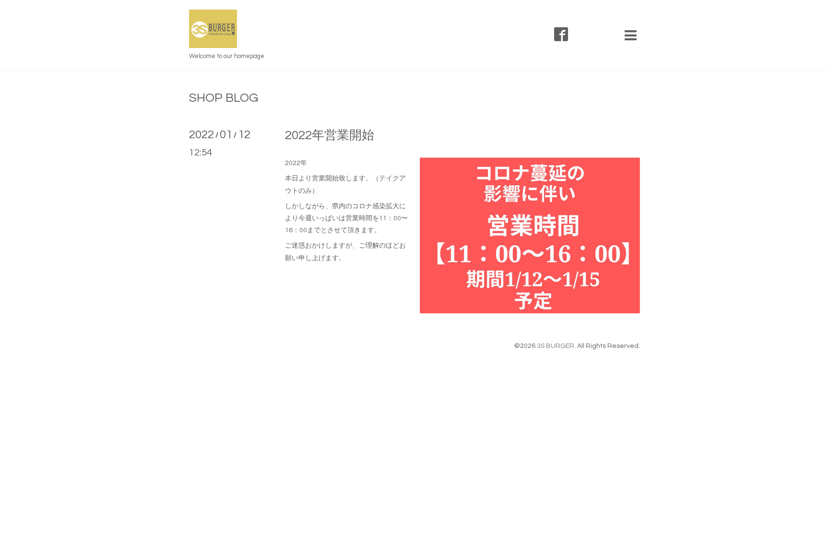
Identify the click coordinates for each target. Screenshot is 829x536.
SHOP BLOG (223, 98)
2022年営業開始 (329, 135)
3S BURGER (555, 346)
